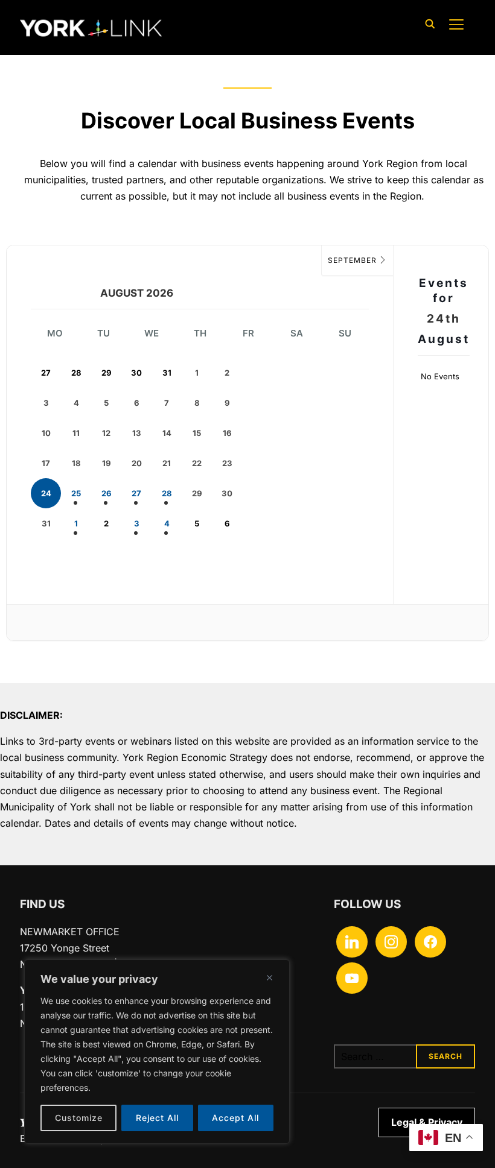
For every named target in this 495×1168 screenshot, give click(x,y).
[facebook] (430, 941)
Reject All (157, 1118)
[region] (157, 1051)
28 (167, 493)
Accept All (235, 1118)
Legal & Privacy (426, 1122)
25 (76, 493)
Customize (79, 1118)
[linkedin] (352, 941)
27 (136, 493)
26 (106, 493)
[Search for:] (404, 1056)
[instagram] (391, 941)
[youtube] (352, 977)
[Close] (269, 977)
